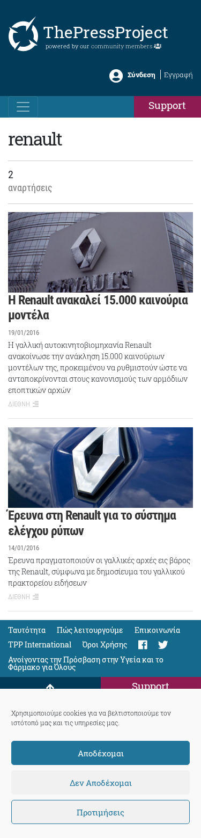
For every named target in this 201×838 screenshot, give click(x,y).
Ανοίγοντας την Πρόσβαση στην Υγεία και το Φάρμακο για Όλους (85, 663)
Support (167, 105)
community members (122, 46)
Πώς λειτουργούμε (90, 630)
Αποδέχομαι (101, 753)
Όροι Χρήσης (105, 644)
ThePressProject (105, 31)
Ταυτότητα (27, 630)
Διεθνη (19, 404)
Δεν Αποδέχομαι (101, 782)
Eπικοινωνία (157, 630)
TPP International (39, 644)
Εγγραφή (178, 74)
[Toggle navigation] (23, 107)
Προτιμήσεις (100, 812)
